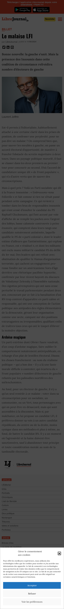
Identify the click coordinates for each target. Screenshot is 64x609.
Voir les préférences (32, 601)
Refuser (32, 593)
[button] (59, 553)
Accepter (32, 585)
